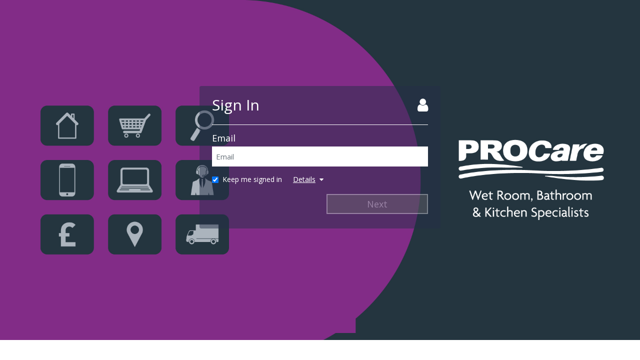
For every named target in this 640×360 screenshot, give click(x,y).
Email (224, 138)
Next (377, 204)
